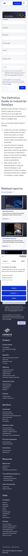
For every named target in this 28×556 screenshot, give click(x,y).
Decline (14, 298)
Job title (4, 50)
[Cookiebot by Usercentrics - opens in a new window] (19, 256)
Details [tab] (14, 261)
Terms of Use (15, 547)
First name (5, 19)
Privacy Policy (6, 547)
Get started (17, 3)
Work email (5, 35)
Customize (13, 293)
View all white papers (6, 192)
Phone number (6, 43)
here (10, 84)
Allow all (14, 288)
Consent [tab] (5, 261)
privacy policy (13, 75)
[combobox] (14, 67)
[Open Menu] (24, 3)
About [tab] (23, 261)
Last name (5, 28)
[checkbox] (3, 71)
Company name (6, 58)
